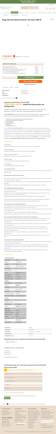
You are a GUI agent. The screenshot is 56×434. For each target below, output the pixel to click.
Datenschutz (31, 425)
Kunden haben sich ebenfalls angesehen (35, 404)
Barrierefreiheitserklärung (34, 414)
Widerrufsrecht (18, 419)
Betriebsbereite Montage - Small (10, 68)
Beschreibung (5, 98)
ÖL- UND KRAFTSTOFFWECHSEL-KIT (11, 72)
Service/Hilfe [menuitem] (51, 4)
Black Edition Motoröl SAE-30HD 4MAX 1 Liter (13, 70)
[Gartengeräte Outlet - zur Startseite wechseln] (8, 8)
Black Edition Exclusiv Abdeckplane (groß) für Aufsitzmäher (16, 69)
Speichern (7, 398)
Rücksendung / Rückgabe (21, 417)
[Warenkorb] (53, 8)
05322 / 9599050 (7, 418)
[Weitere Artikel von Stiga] (52, 21)
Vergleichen (6, 87)
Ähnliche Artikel (12, 404)
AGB (16, 422)
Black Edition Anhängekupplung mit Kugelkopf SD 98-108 (16, 73)
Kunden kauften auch (21, 404)
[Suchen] (37, 8)
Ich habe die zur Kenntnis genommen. (20, 395)
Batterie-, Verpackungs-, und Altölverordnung (33, 416)
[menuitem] (30, 9)
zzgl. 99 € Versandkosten (11, 58)
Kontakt (17, 412)
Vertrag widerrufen (20, 424)
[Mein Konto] (50, 8)
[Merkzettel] (47, 8)
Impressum (30, 427)
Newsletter (30, 424)
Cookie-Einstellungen (33, 419)
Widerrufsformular (19, 421)
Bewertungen (13, 98)
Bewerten (16, 87)
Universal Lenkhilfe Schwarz (9, 66)
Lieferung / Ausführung (20, 411)
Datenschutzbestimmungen (17, 395)
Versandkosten (25, 431)
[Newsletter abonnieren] (52, 421)
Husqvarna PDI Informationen (31, 421)
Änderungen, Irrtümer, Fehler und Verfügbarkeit (33, 411)
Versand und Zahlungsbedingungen (20, 415)
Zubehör (5, 404)
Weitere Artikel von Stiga (11, 342)
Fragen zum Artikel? (9, 341)
